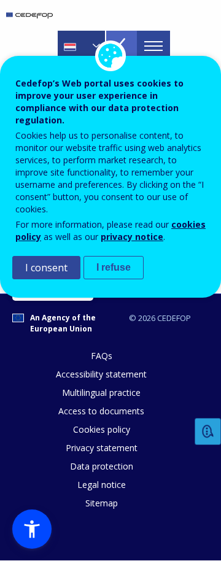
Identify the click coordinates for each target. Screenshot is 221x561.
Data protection (101, 466)
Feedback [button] (208, 432)
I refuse (113, 267)
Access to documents (101, 411)
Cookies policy (101, 429)
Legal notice (101, 484)
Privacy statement (102, 448)
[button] (32, 529)
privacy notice (132, 236)
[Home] (29, 15)
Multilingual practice (101, 392)
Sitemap (101, 503)
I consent (46, 267)
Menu (153, 46)
